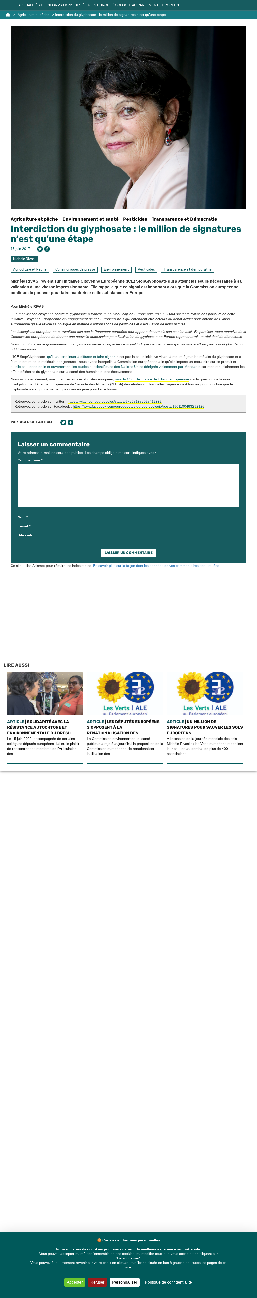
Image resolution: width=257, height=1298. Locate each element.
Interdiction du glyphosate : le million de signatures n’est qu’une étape (126, 233)
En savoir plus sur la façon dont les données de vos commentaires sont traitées (156, 566)
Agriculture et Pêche (30, 269)
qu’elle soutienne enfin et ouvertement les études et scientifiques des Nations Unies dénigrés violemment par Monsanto (105, 367)
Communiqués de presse (75, 269)
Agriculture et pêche (33, 15)
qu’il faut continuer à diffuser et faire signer (81, 357)
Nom (23, 517)
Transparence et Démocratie (184, 219)
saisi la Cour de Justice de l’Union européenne (152, 379)
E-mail (24, 526)
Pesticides (135, 219)
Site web (25, 535)
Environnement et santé (90, 219)
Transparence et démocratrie (188, 269)
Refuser (97, 1282)
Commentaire (30, 460)
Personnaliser (124, 1282)
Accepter (75, 1282)
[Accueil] (8, 15)
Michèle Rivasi (24, 259)
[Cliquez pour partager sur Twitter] (40, 249)
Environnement (116, 269)
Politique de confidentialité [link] (168, 1282)
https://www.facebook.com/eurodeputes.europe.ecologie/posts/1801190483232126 (138, 406)
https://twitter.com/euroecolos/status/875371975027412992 (115, 401)
